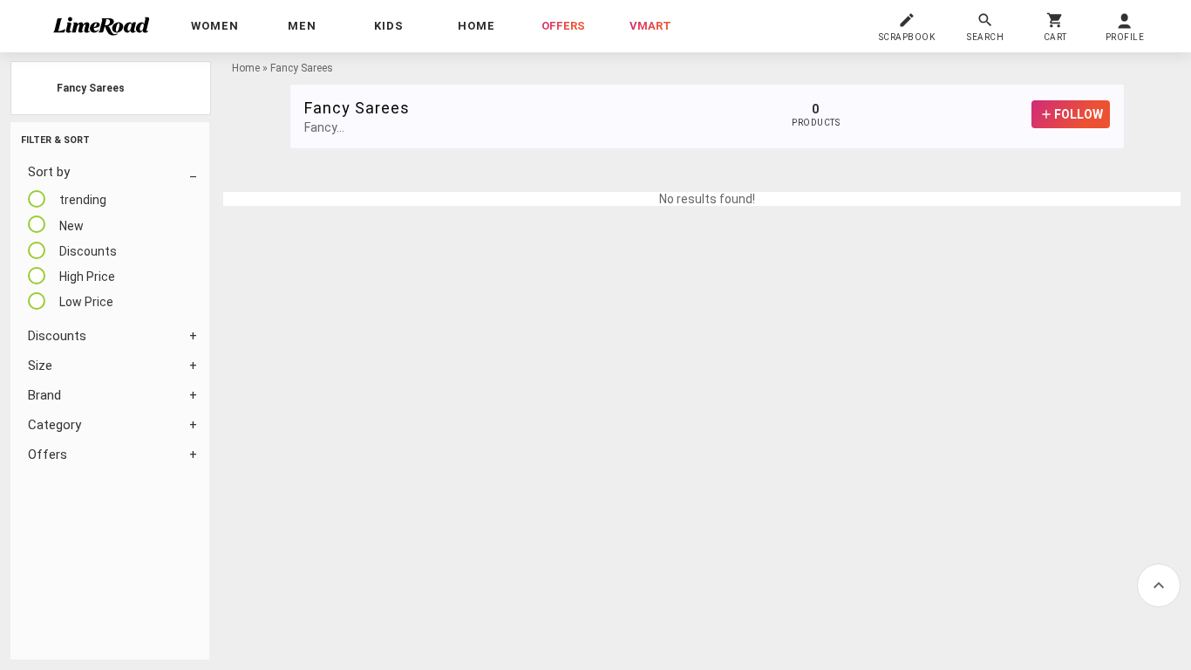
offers (563, 25)
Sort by (49, 172)
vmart (650, 25)
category (54, 425)
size (40, 365)
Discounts (57, 336)
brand (44, 395)
